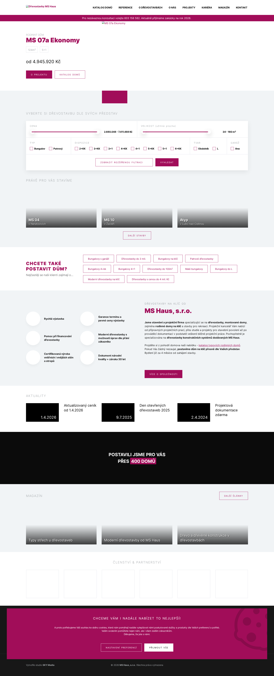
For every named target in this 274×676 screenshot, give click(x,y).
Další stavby (137, 235)
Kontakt (241, 7)
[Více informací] (67, 417)
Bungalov (39, 148)
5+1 (165, 148)
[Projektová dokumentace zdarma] (193, 412)
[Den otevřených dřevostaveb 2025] (118, 412)
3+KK (97, 148)
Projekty (189, 7)
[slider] (32, 132)
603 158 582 (132, 18)
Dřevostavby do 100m (160, 268)
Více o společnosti (163, 374)
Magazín (224, 7)
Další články (233, 496)
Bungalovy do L (223, 268)
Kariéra (207, 7)
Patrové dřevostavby (201, 258)
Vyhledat (167, 162)
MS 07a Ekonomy (53, 38)
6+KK (178, 148)
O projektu (39, 74)
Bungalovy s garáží (98, 258)
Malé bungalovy (194, 268)
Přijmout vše (158, 647)
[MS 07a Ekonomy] (175, 62)
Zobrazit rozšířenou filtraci (121, 162)
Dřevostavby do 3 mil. (133, 258)
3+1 (110, 148)
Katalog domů (102, 7)
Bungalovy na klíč (168, 258)
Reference (125, 7)
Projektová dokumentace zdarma (226, 410)
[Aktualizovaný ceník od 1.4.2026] (42, 412)
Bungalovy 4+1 (126, 268)
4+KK (124, 148)
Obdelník (203, 148)
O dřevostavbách (150, 7)
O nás (172, 7)
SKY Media (48, 665)
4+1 (137, 148)
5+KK (151, 148)
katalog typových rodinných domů (219, 345)
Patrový (58, 148)
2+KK (82, 148)
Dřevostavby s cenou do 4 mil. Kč (150, 279)
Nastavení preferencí (121, 647)
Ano (237, 148)
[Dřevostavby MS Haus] (46, 6)
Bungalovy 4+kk (97, 268)
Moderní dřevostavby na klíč (104, 279)
